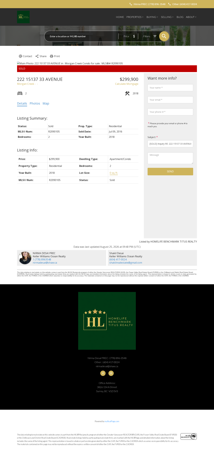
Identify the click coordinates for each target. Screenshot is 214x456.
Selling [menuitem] (166, 16)
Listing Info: (27, 150)
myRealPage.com (112, 421)
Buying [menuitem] (151, 16)
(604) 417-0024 (118, 259)
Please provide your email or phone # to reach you (168, 125)
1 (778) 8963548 (42, 259)
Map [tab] (46, 103)
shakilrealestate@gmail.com (125, 262)
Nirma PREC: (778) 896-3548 (149, 4)
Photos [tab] (35, 103)
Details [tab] (22, 103)
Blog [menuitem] (180, 16)
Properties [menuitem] (133, 16)
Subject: (152, 137)
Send (170, 171)
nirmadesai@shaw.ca (45, 262)
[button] (147, 4)
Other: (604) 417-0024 (184, 4)
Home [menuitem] (120, 16)
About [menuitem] (190, 16)
